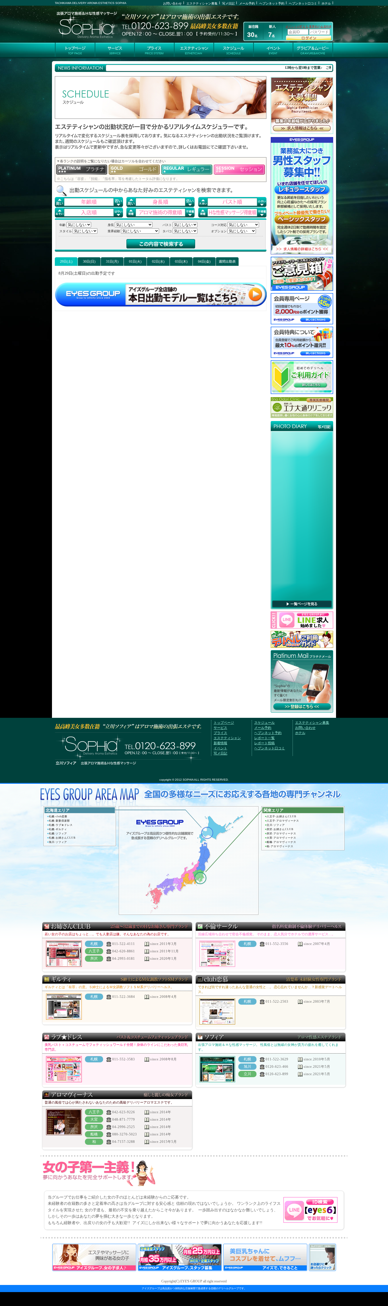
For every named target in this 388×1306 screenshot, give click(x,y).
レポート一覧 (264, 738)
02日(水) (158, 262)
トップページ (224, 723)
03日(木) (181, 262)
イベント (220, 748)
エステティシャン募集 (202, 3)
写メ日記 (228, 3)
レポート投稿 (264, 743)
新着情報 (220, 743)
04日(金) (204, 262)
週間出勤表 (227, 262)
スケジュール (264, 723)
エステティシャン (227, 738)
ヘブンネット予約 (271, 3)
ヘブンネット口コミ (303, 3)
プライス (220, 733)
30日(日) (89, 262)
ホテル (326, 3)
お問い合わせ (172, 3)
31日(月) (112, 262)
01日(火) (135, 262)
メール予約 (247, 3)
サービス (220, 728)
